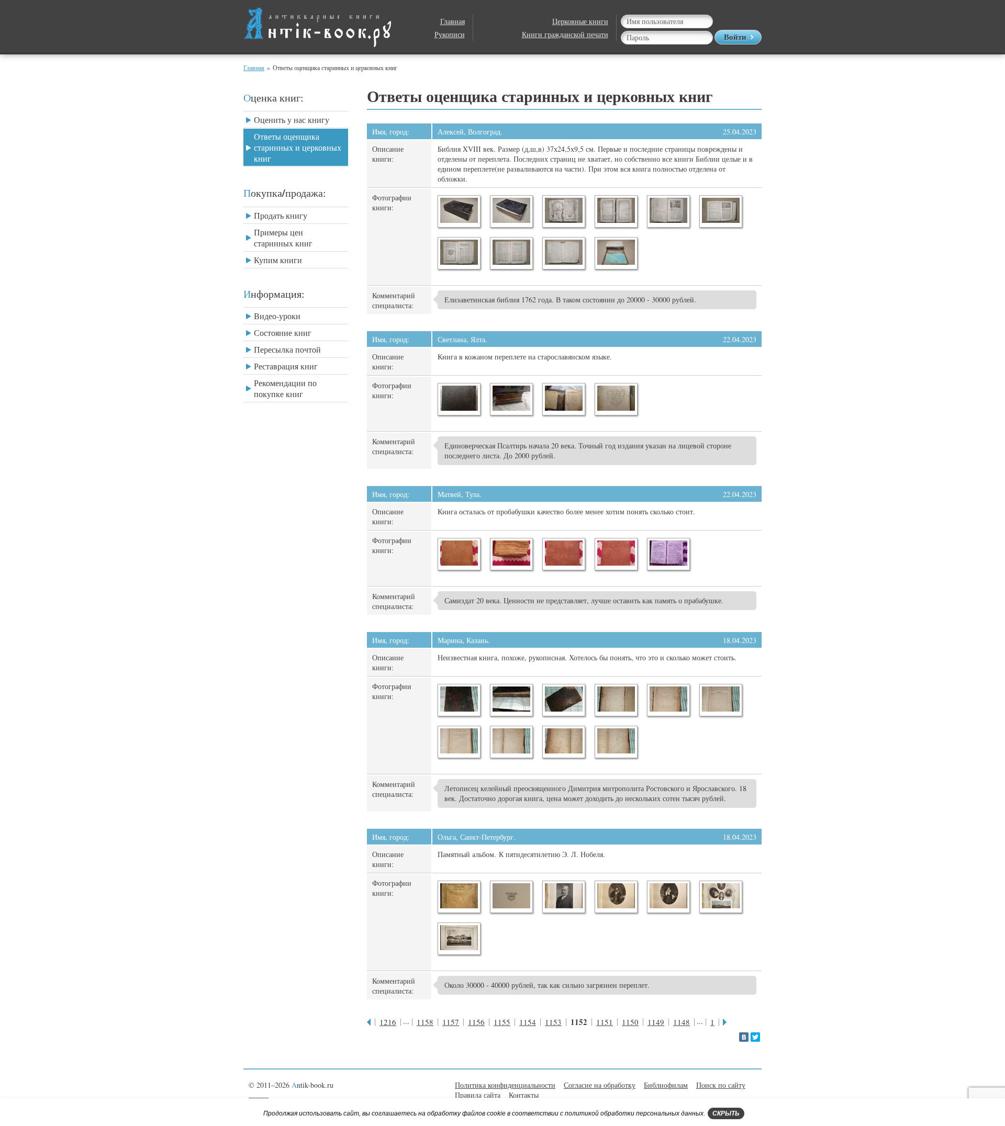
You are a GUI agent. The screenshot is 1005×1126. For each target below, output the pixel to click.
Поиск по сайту (720, 1085)
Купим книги (278, 259)
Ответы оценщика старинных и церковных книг (297, 147)
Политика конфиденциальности (505, 1085)
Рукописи (449, 34)
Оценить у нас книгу (291, 119)
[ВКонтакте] (744, 1037)
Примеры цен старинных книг (283, 238)
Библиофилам (666, 1085)
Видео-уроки (277, 315)
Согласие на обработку (599, 1085)
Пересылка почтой (287, 349)
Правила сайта (477, 1095)
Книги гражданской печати (565, 34)
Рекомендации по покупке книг (285, 388)
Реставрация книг (286, 366)
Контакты (524, 1095)
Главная (452, 21)
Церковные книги (580, 21)
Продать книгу (280, 215)
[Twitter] (755, 1037)
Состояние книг (282, 332)
